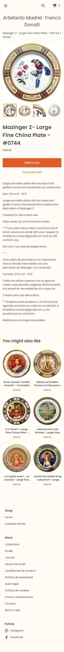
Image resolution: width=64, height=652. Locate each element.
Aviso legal (12, 584)
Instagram (17, 630)
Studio (9, 551)
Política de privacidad (19, 577)
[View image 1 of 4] (10, 110)
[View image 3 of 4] (39, 110)
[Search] (43, 6)
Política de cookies (17, 590)
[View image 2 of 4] (24, 110)
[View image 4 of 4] (54, 110)
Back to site (12, 610)
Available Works (15, 524)
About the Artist (15, 564)
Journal (10, 557)
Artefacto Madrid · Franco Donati (32, 21)
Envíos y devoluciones (19, 597)
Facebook (16, 637)
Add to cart (32, 163)
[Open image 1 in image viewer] (32, 72)
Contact (10, 603)
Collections (12, 544)
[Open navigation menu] (6, 6)
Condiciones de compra (20, 571)
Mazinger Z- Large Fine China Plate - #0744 (31, 33)
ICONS (7, 37)
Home (9, 517)
